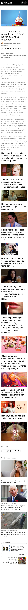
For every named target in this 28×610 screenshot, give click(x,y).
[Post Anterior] (6, 548)
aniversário (5, 446)
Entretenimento (11, 557)
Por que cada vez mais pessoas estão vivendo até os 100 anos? (13, 482)
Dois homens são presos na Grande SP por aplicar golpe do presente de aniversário (13, 534)
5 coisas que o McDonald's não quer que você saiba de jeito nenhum (9, 562)
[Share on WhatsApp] (8, 48)
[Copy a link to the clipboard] (18, 48)
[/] (22, 2)
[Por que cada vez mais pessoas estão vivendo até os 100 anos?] (14, 468)
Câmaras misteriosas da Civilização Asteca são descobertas (17, 549)
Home (2, 53)
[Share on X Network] (5, 48)
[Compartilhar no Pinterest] (10, 48)
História (13, 546)
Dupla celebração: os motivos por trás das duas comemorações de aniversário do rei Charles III (13, 507)
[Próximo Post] (22, 560)
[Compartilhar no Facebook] (3, 48)
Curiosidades (16, 43)
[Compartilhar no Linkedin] (13, 48)
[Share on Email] (15, 48)
